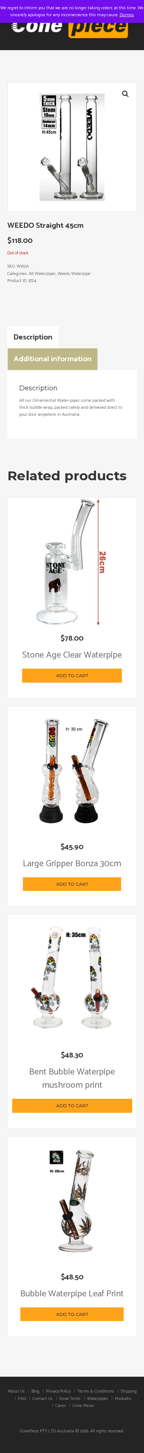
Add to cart (72, 675)
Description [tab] (32, 337)
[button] (125, 94)
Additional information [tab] (53, 359)
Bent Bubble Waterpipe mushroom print (72, 1079)
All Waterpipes (42, 273)
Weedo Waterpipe (74, 273)
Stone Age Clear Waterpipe (72, 655)
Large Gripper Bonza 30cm (72, 864)
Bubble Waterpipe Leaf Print (72, 1294)
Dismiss (127, 14)
